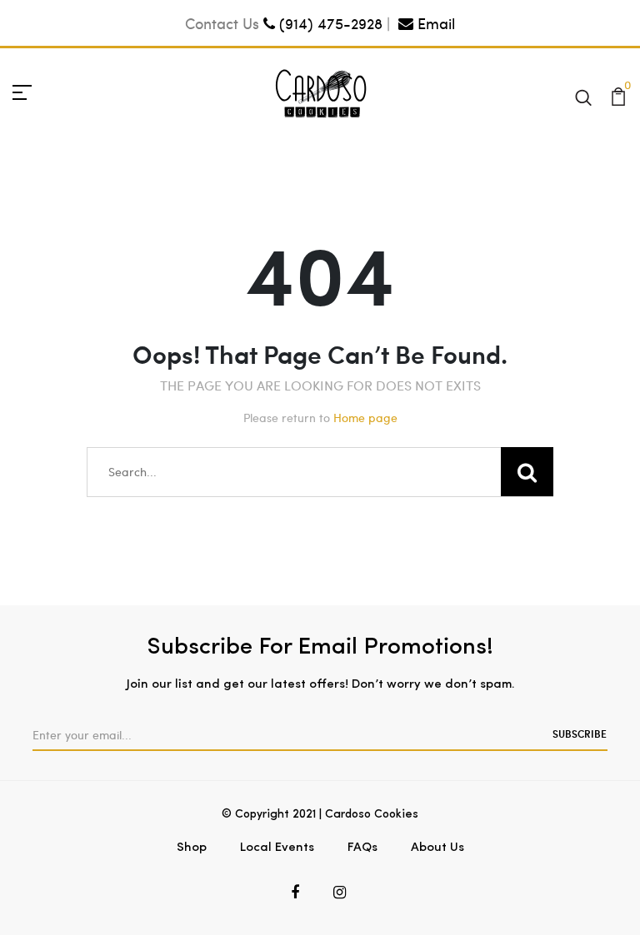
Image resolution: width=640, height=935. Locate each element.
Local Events (277, 848)
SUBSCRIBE (579, 733)
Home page (365, 417)
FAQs (363, 848)
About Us (437, 848)
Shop (192, 848)
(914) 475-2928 (328, 22)
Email (434, 22)
